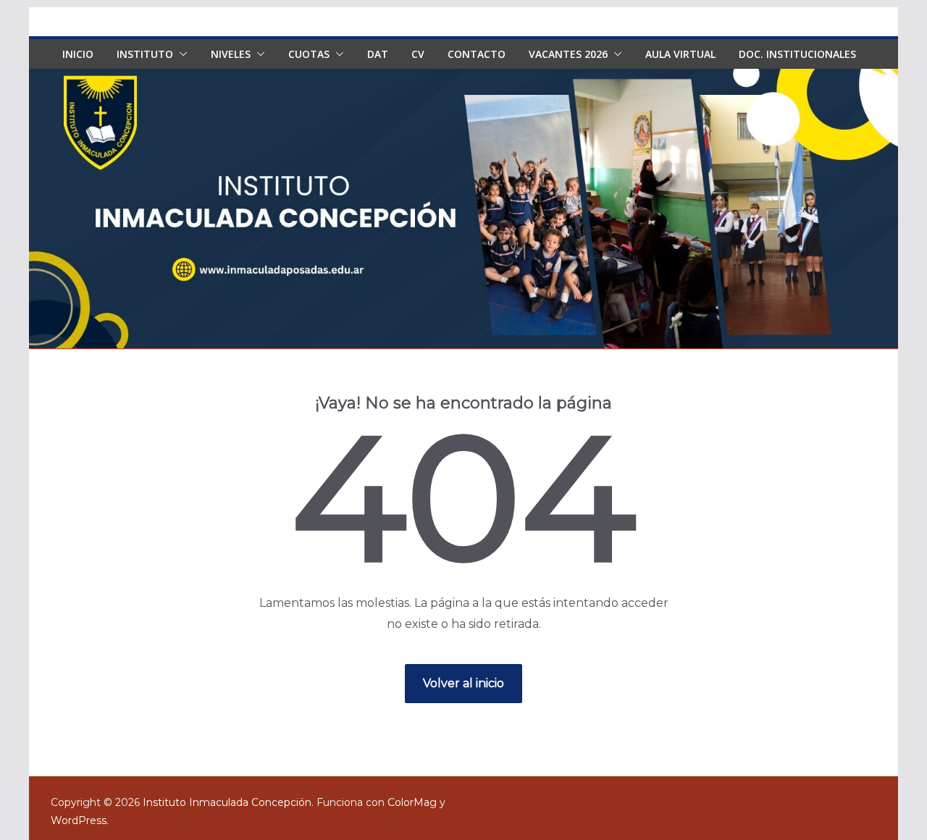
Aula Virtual (680, 54)
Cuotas (309, 54)
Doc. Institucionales (797, 54)
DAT (377, 54)
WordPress (78, 820)
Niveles (231, 54)
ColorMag (412, 802)
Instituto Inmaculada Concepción (227, 802)
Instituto (145, 54)
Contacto (477, 54)
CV (417, 54)
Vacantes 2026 (568, 54)
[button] (180, 54)
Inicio (77, 54)
